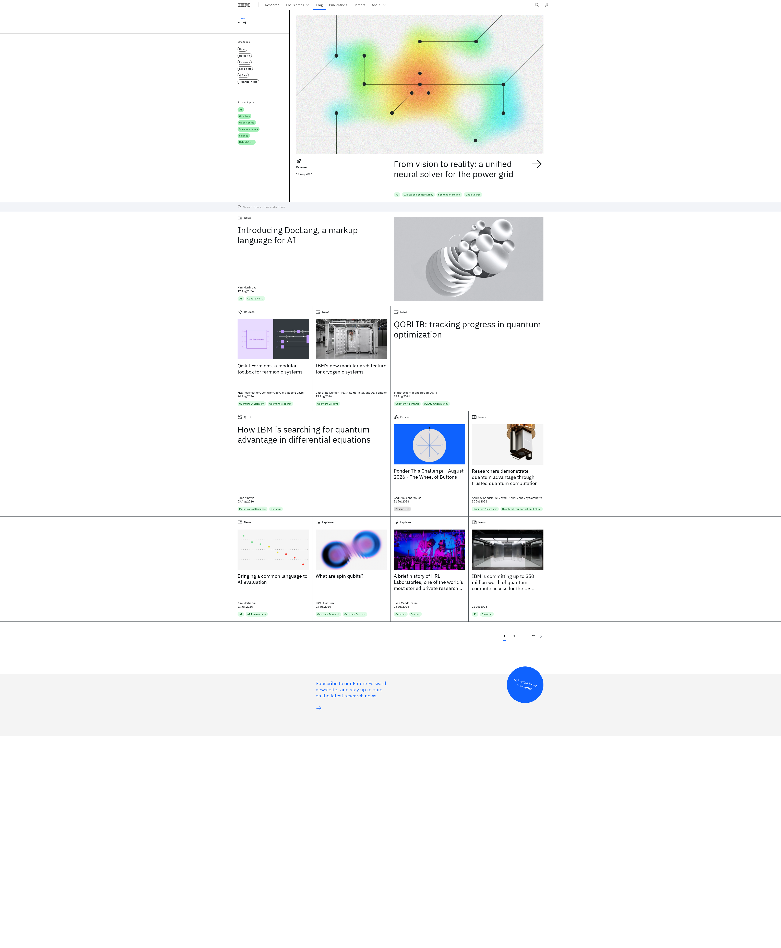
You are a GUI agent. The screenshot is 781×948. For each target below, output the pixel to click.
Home (241, 18)
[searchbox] (390, 207)
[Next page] (541, 636)
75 (533, 636)
